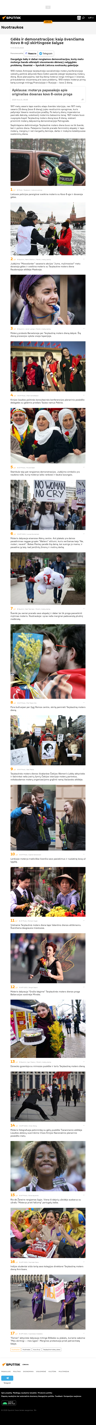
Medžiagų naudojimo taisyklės (25, 1393)
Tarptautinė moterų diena (51, 1349)
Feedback (59, 1396)
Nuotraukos (16, 1349)
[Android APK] (8, 1403)
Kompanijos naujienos (72, 1396)
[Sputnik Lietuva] (12, 20)
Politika (17, 1371)
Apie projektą (6, 1393)
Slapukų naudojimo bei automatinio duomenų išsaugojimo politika (27, 1396)
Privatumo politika (45, 1393)
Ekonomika (28, 1371)
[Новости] (31, 53)
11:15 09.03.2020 (17, 48)
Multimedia (26, 1349)
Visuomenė (41, 1371)
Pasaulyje (6, 1371)
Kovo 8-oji (36, 1349)
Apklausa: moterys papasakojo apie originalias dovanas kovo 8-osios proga (42, 92)
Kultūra (52, 1371)
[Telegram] (46, 53)
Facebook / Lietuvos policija (33, 190)
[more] (82, 99)
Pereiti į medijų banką (43, 259)
